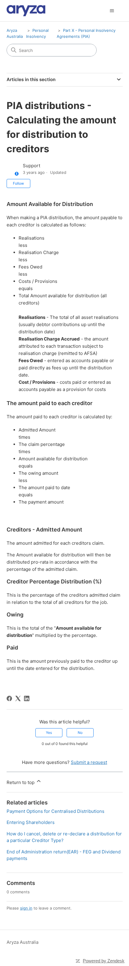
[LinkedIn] (26, 698)
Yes (49, 732)
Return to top (21, 782)
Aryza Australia (22, 942)
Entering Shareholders (31, 822)
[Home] (26, 10)
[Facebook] (9, 698)
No (80, 732)
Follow (18, 183)
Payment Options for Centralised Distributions (55, 811)
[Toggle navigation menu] (112, 11)
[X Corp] (18, 698)
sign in (26, 908)
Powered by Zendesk (103, 960)
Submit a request (89, 762)
